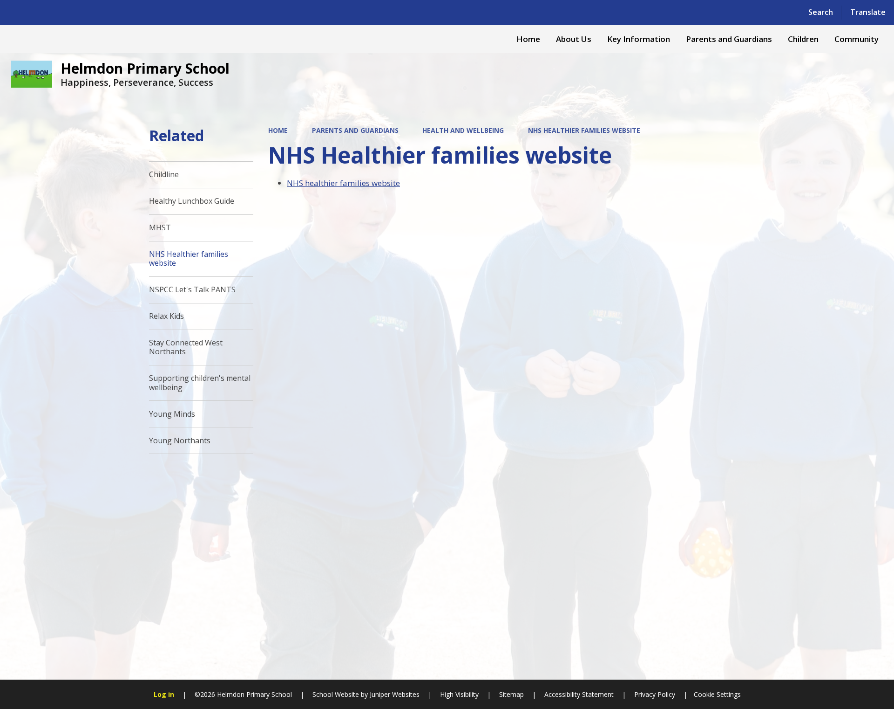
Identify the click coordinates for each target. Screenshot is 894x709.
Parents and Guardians (355, 130)
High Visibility (459, 694)
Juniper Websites (394, 694)
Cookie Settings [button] (717, 694)
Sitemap (511, 694)
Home (278, 130)
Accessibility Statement (579, 694)
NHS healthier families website (343, 183)
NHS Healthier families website (584, 130)
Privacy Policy (654, 694)
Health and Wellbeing (463, 130)
